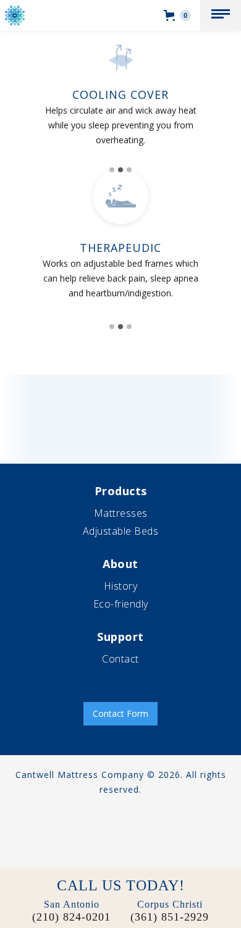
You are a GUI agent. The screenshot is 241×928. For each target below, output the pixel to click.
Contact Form (120, 713)
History (121, 586)
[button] (220, 15)
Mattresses (121, 513)
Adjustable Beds (121, 531)
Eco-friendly (120, 604)
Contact (120, 659)
